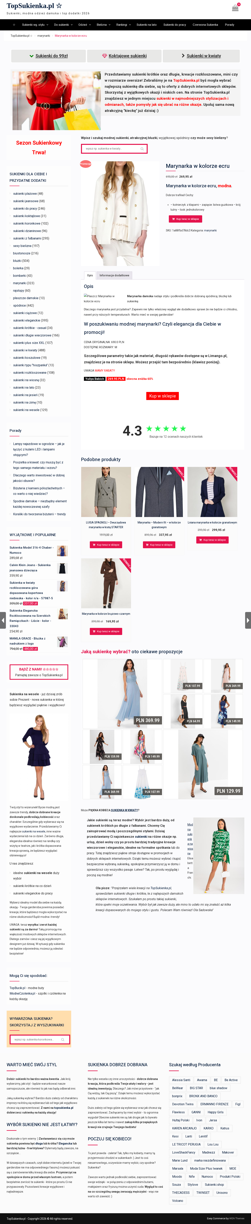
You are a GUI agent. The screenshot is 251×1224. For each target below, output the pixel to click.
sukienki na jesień (25, 395)
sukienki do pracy (25, 208)
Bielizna (102, 25)
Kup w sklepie (162, 396)
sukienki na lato (23, 387)
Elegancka (65, 1143)
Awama (202, 1080)
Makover (228, 1152)
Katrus (224, 1128)
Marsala (177, 1168)
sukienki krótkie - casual (29, 328)
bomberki (19, 276)
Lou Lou (212, 1144)
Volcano (177, 1201)
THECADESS (181, 1193)
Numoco (207, 1176)
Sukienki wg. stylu (33, 25)
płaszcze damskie (25, 298)
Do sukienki (61, 25)
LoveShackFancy (183, 1152)
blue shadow (218, 1088)
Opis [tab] (90, 275)
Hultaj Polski (180, 1120)
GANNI (196, 1112)
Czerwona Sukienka (205, 25)
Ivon (199, 1120)
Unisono (222, 1193)
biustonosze (21, 253)
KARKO (209, 1128)
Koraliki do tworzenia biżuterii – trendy (39, 514)
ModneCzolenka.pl (22, 993)
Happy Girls (216, 1112)
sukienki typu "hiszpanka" (30, 365)
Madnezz (208, 1152)
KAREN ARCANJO (184, 1128)
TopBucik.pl (17, 988)
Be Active (231, 1080)
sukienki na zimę (24, 402)
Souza (176, 1185)
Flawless (178, 1112)
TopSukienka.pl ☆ (34, 6)
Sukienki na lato (147, 25)
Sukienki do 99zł (51, 55)
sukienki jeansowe (25, 201)
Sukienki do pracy (175, 25)
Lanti (188, 1136)
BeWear (177, 1088)
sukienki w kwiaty (25, 350)
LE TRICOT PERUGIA (186, 1144)
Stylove (193, 1185)
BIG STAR (196, 1088)
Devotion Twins (183, 1104)
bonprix (177, 1096)
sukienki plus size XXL (29, 343)
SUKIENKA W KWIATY (124, 810)
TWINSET (203, 1193)
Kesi (175, 1136)
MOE (232, 1168)
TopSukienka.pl (160, 888)
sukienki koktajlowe (26, 216)
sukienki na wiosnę (26, 380)
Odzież (82, 25)
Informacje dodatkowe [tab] (114, 275)
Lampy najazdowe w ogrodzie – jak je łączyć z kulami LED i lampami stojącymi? (39, 449)
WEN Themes (236, 1218)
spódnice (19, 305)
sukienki (141, 837)
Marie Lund (179, 1160)
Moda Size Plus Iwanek (206, 1168)
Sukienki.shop (214, 1185)
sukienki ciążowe (25, 313)
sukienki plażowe (25, 193)
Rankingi (121, 25)
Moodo (177, 1176)
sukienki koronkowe (26, 223)
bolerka (18, 268)
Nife (192, 1176)
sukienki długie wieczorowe (32, 335)
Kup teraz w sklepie (187, 219)
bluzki (17, 261)
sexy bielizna (22, 246)
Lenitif (203, 1136)
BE (216, 1080)
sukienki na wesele (26, 410)
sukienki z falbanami (27, 238)
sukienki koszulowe (26, 358)
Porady (229, 25)
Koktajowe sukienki (128, 55)
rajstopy (18, 290)
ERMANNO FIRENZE (214, 1104)
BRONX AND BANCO (203, 1096)
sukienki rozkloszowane (29, 373)
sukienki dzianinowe (27, 231)
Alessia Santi (181, 1080)
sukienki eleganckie (26, 320)
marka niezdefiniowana (210, 1160)
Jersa (213, 1120)
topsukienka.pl (63, 1107)
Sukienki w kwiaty (204, 55)
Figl (237, 1104)
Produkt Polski (230, 1176)
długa (39, 1143)
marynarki (43, 35)
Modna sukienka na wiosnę (190, 839)
